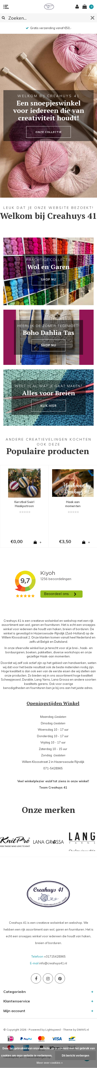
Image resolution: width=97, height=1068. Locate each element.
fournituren (38, 688)
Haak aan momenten (73, 504)
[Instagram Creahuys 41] (48, 978)
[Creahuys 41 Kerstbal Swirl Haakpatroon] (24, 483)
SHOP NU (48, 279)
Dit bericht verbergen (75, 1055)
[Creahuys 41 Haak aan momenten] (73, 483)
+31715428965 (55, 956)
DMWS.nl (83, 1029)
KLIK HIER (48, 405)
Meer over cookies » (50, 1062)
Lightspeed (53, 1029)
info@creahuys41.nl (53, 963)
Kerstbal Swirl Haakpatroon (24, 504)
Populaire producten (47, 451)
